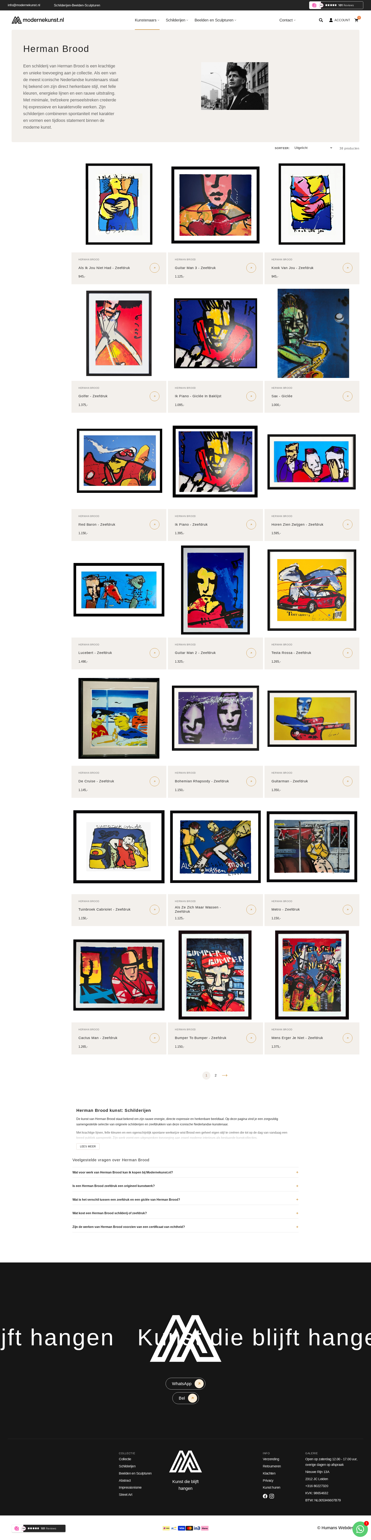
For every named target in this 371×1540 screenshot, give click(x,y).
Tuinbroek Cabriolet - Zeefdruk (104, 909)
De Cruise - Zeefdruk (96, 781)
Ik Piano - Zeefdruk (191, 524)
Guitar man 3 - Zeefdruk (195, 268)
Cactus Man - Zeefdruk (97, 1038)
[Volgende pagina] (225, 1075)
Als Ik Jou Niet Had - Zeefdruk (104, 268)
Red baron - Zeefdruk (96, 524)
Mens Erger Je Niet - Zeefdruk (297, 1038)
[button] (321, 20)
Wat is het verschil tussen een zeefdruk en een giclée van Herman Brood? (126, 1199)
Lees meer (88, 1146)
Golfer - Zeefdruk (93, 396)
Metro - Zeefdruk (285, 909)
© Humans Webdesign (338, 1527)
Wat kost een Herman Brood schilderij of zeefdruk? (109, 1213)
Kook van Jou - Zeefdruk (292, 268)
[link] (118, 205)
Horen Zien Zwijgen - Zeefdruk (297, 524)
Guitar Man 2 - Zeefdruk (195, 653)
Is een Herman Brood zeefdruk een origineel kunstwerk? (113, 1186)
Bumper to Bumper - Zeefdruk (200, 1038)
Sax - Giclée (282, 396)
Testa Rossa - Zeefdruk (291, 653)
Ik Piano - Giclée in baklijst (198, 396)
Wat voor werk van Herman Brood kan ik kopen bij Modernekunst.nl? (122, 1172)
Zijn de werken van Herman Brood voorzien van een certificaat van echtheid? (128, 1226)
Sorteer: (282, 148)
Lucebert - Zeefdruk (95, 653)
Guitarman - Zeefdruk (289, 781)
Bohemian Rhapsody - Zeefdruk (202, 781)
